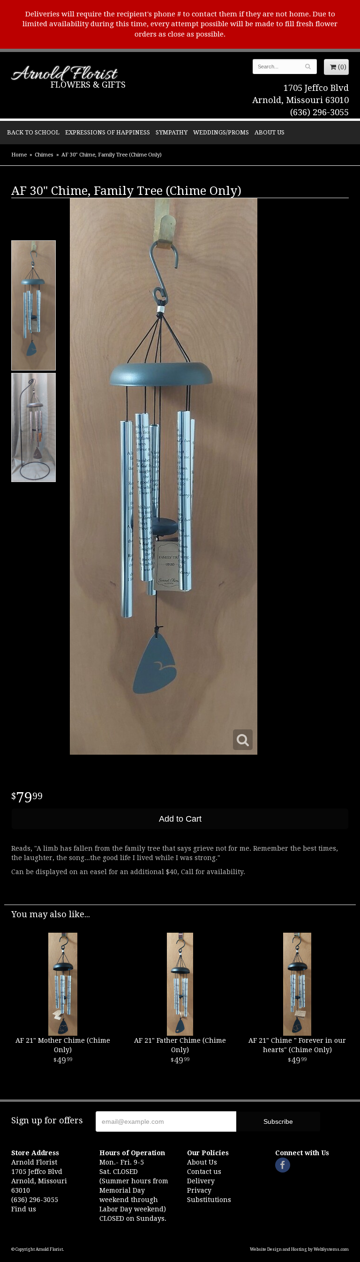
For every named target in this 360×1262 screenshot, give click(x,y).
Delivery (201, 1181)
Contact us (204, 1171)
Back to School (33, 132)
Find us (23, 1209)
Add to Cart (180, 819)
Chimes (44, 155)
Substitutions (209, 1199)
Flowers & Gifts (88, 84)
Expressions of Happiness (107, 132)
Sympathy (172, 132)
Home (19, 155)
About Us (270, 132)
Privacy (199, 1190)
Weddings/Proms (221, 132)
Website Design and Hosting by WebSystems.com (299, 1249)
